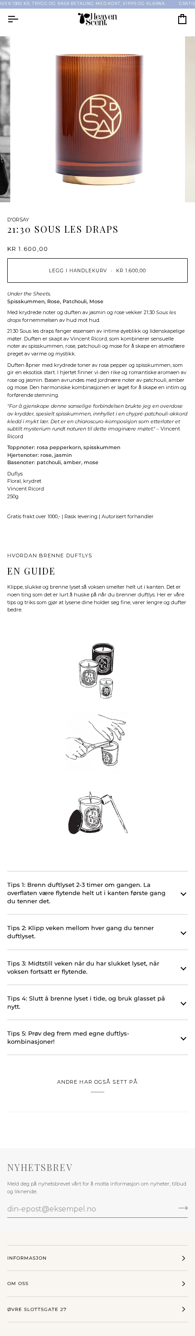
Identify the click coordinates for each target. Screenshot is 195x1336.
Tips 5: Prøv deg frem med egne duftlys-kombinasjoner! (68, 1037)
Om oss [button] (18, 1283)
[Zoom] (31, 185)
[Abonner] (180, 1208)
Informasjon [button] (27, 1258)
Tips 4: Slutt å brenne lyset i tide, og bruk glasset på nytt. (86, 1002)
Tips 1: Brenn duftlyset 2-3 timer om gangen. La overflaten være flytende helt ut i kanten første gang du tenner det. (86, 893)
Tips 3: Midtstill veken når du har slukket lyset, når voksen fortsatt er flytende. (83, 967)
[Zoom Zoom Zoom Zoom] (97, 119)
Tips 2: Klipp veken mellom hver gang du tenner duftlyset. (80, 932)
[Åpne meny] (20, 19)
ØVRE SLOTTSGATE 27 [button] (37, 1309)
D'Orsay (18, 219)
